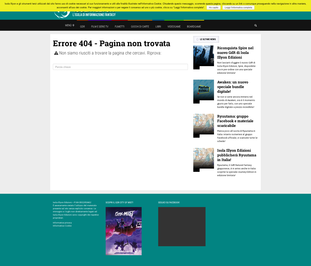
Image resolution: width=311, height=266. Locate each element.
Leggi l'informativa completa (238, 7)
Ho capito (213, 7)
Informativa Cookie (62, 225)
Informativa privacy (62, 222)
